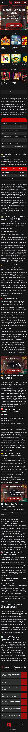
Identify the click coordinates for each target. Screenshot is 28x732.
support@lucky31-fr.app (20, 724)
